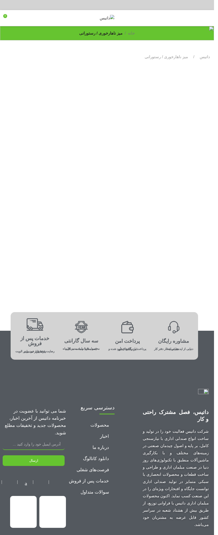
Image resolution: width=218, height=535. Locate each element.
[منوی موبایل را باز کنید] (208, 18)
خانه (131, 33)
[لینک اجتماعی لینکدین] (99, 5)
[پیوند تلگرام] (91, 5)
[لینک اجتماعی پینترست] (107, 5)
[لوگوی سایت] (107, 17)
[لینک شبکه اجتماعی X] (114, 5)
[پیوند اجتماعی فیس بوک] (122, 5)
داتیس (205, 56)
